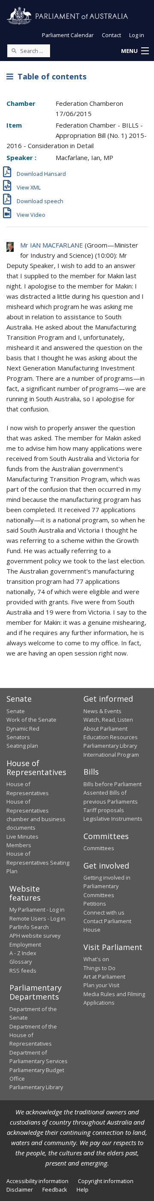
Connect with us (103, 912)
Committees (98, 848)
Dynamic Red (22, 728)
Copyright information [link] (105, 1181)
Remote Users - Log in (37, 918)
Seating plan (22, 745)
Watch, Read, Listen (108, 719)
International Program (111, 754)
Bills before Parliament (112, 784)
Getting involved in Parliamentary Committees (106, 886)
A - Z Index (22, 953)
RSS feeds (22, 970)
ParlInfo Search (29, 927)
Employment (25, 944)
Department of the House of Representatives (33, 1035)
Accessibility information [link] (37, 1181)
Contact (111, 35)
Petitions (94, 903)
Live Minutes (22, 836)
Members (18, 845)
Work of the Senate (31, 719)
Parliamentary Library (110, 745)
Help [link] (83, 1189)
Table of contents (49, 76)
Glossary (20, 961)
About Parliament (105, 728)
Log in (136, 35)
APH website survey (34, 935)
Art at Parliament (104, 976)
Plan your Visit (101, 985)
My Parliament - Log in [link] (37, 909)
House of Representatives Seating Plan (37, 862)
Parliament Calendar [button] (68, 35)
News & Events (102, 711)
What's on (96, 959)
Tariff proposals (103, 810)
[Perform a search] (13, 50)
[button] (135, 51)
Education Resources (110, 737)
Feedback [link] (54, 1189)
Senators (18, 737)
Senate (15, 711)
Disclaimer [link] (19, 1189)
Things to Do (99, 968)
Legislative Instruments (112, 818)
